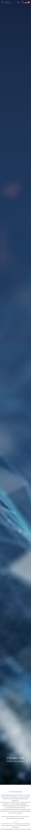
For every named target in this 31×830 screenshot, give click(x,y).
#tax (15, 825)
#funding (13, 823)
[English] (29, 2)
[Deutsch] (26, 2)
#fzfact (27, 816)
